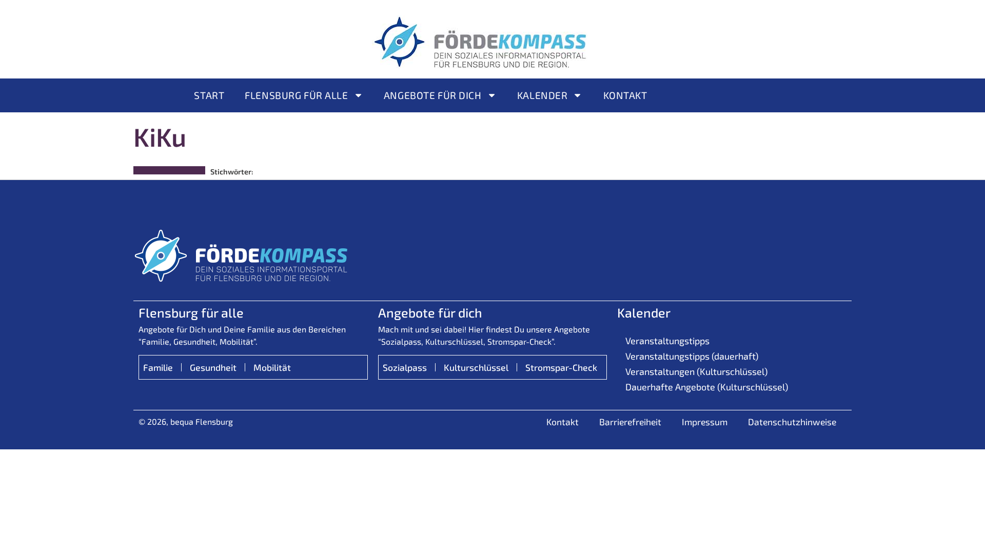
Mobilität (272, 367)
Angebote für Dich (433, 95)
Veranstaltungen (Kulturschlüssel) (696, 371)
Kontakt (625, 95)
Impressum (704, 422)
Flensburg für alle (296, 95)
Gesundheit (213, 367)
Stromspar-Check (561, 367)
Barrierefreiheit (630, 422)
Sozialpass (405, 367)
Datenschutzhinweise (792, 422)
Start (209, 95)
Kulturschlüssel (476, 367)
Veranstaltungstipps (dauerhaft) (691, 356)
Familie (158, 367)
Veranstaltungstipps (667, 340)
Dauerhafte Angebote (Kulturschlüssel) (706, 386)
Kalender (542, 95)
